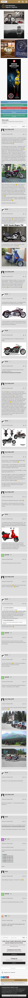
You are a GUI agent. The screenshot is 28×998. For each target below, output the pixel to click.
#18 (25, 703)
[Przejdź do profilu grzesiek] (2, 555)
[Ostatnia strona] (26, 126)
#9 (25, 456)
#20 (25, 799)
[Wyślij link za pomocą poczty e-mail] (6, 977)
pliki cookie (18, 989)
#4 (25, 298)
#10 (25, 496)
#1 (25, 134)
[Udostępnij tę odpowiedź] (23, 134)
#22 (25, 843)
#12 (25, 559)
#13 (25, 581)
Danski (6, 209)
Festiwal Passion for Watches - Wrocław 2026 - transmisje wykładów (14, 111)
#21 (25, 821)
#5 (25, 335)
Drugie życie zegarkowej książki (14, 102)
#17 (25, 681)
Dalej (24, 126)
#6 (25, 366)
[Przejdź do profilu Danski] (2, 209)
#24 (25, 898)
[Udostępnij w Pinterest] (8, 977)
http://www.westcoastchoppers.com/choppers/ (11, 372)
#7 (25, 388)
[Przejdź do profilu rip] (2, 839)
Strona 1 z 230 (14, 126)
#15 (25, 637)
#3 (25, 276)
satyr (6, 915)
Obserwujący (12, 968)
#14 (25, 603)
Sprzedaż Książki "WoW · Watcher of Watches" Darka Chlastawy (14, 115)
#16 (25, 659)
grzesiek (7, 554)
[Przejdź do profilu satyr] (2, 916)
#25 (25, 920)
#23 (25, 876)
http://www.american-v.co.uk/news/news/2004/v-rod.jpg (13, 826)
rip (5, 839)
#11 (25, 519)
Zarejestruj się (14, 954)
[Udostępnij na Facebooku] (4, 977)
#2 (25, 213)
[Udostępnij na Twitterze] (2, 977)
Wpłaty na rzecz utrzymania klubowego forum (14, 105)
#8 (25, 425)
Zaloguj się (14, 963)
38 (26, 968)
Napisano (7, 134)
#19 (25, 777)
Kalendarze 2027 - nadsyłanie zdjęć (14, 108)
